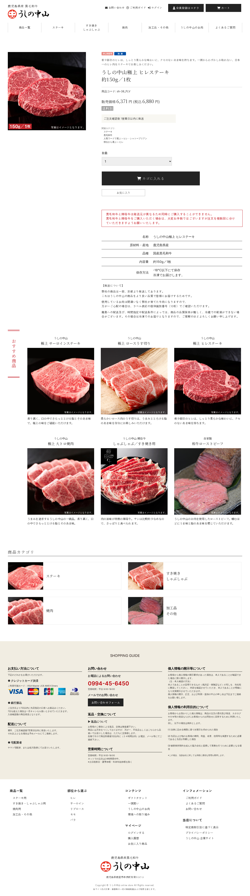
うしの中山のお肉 (192, 27)
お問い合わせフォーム (105, 702)
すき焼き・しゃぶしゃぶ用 (29, 803)
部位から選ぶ (110, 142)
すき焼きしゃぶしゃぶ (91, 27)
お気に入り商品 (137, 844)
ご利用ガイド (138, 7)
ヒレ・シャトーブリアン (135, 138)
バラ (73, 820)
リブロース (77, 809)
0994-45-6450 (108, 683)
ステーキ (58, 27)
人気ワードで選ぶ (112, 138)
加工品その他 (171, 610)
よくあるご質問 (225, 27)
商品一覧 (24, 27)
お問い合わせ (117, 7)
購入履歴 (133, 838)
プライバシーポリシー (199, 833)
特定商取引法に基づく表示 (202, 827)
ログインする (136, 833)
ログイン (156, 7)
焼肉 (125, 27)
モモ (73, 814)
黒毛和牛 (108, 135)
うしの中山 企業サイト (200, 838)
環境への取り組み (139, 814)
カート (225, 8)
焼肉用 (17, 809)
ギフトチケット (137, 798)
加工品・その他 (158, 27)
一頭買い (133, 803)
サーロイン (77, 803)
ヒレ (121, 142)
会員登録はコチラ (187, 8)
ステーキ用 (20, 798)
